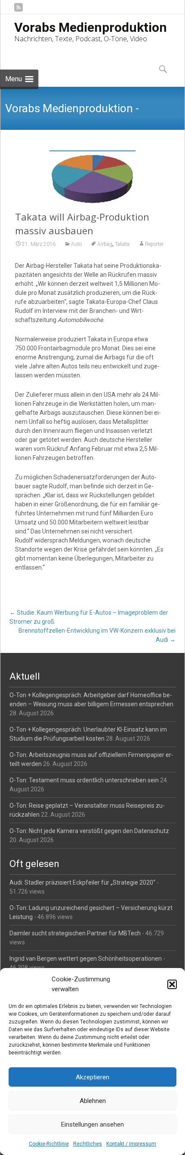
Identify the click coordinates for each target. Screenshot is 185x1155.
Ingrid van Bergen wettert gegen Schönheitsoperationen (85, 958)
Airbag (104, 244)
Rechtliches (87, 1144)
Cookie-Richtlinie (49, 1144)
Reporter (154, 244)
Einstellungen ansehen (92, 1124)
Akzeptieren (92, 1077)
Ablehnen (93, 1101)
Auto (76, 244)
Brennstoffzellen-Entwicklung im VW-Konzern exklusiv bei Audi (96, 635)
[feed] (18, 10)
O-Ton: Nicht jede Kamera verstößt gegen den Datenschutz (89, 830)
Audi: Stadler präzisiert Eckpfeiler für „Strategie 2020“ (82, 882)
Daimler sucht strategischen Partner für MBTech (75, 933)
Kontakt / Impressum (131, 1144)
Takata (122, 244)
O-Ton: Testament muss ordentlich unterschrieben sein (84, 780)
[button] (172, 984)
